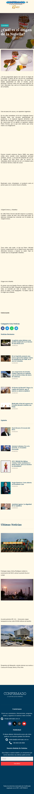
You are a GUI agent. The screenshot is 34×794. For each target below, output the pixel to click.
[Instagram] (19, 724)
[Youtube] (24, 724)
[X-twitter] (15, 724)
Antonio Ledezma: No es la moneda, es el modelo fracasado (21, 447)
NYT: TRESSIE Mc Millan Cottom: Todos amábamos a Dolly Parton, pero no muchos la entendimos (22, 463)
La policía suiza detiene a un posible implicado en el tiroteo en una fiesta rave (22, 341)
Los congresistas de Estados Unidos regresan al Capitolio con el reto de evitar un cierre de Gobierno (22, 374)
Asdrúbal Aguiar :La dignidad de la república (22, 505)
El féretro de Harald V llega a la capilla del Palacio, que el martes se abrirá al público (22, 389)
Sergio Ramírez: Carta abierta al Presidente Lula (22, 483)
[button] (27, 2)
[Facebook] (10, 724)
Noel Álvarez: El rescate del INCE (21, 429)
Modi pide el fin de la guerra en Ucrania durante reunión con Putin (22, 405)
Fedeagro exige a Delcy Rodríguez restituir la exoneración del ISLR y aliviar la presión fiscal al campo (15, 573)
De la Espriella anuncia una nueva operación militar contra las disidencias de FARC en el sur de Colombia (22, 358)
